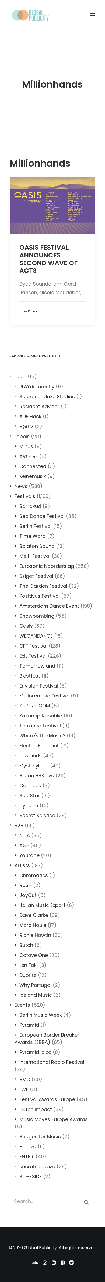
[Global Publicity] (30, 15)
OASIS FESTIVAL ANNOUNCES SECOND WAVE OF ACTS (48, 259)
